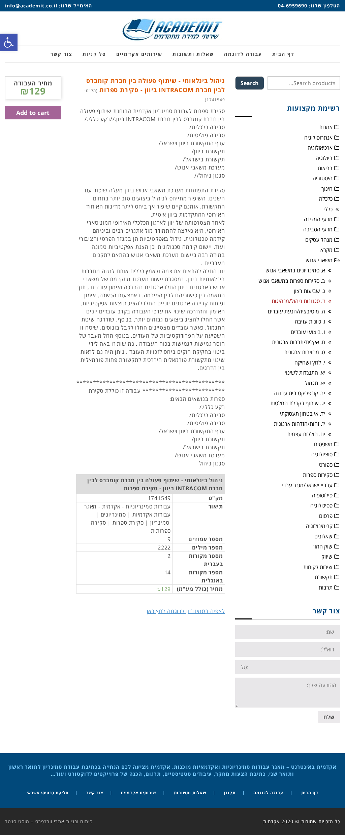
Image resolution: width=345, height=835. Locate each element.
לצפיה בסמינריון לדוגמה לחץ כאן (186, 611)
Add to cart (33, 113)
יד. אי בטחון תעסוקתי (302, 413)
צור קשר (94, 793)
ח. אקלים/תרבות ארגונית (298, 342)
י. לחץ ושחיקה (309, 362)
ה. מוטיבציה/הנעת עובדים (296, 311)
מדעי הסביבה (318, 229)
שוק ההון (323, 546)
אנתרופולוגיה (318, 137)
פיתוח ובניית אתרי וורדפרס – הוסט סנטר (49, 821)
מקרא (326, 250)
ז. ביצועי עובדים (308, 332)
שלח (329, 717)
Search (250, 83)
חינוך (327, 188)
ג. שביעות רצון (309, 291)
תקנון (230, 793)
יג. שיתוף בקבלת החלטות (297, 403)
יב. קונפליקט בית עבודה (299, 393)
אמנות (326, 127)
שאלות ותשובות (190, 793)
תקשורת (324, 577)
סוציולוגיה (322, 454)
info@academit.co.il (31, 5)
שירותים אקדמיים (138, 793)
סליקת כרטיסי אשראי (47, 793)
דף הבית (309, 793)
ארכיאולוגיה (320, 147)
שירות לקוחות (318, 567)
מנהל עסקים (319, 239)
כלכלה (326, 198)
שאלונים (323, 536)
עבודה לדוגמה (268, 793)
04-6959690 (292, 5)
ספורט (326, 464)
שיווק (327, 556)
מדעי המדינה (318, 219)
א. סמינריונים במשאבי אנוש (295, 270)
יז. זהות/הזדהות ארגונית (299, 423)
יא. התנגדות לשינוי (305, 372)
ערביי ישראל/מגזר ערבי (307, 485)
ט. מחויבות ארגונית (304, 352)
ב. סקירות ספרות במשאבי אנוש (291, 280)
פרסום (326, 516)
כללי (328, 209)
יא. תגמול (315, 383)
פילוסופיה (322, 495)
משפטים (323, 444)
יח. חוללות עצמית (306, 434)
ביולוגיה (324, 158)
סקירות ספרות (318, 475)
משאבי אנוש (319, 260)
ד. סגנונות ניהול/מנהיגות (298, 301)
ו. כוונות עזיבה (310, 321)
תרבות (326, 587)
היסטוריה (323, 178)
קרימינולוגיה (319, 526)
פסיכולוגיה (321, 505)
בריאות (325, 168)
